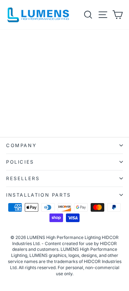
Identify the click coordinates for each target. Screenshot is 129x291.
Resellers (22, 178)
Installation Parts (38, 195)
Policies (20, 162)
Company (21, 145)
